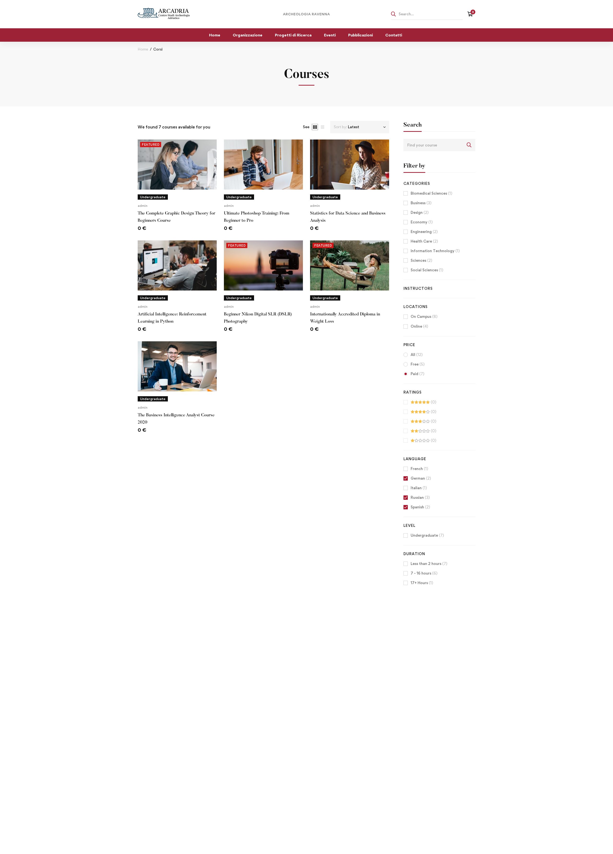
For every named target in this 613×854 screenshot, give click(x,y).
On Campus (424, 316)
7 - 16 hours (424, 573)
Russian (420, 497)
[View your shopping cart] (471, 14)
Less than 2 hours (429, 563)
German (421, 478)
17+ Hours (422, 583)
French (419, 468)
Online (419, 326)
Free (418, 364)
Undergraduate (427, 535)
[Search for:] (427, 14)
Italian (419, 488)
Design (420, 212)
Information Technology (435, 251)
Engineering (424, 231)
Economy (422, 222)
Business (421, 203)
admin (143, 205)
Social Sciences (427, 270)
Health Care (424, 241)
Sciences (421, 260)
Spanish (420, 507)
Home (143, 49)
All (417, 354)
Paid (417, 374)
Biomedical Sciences (431, 193)
